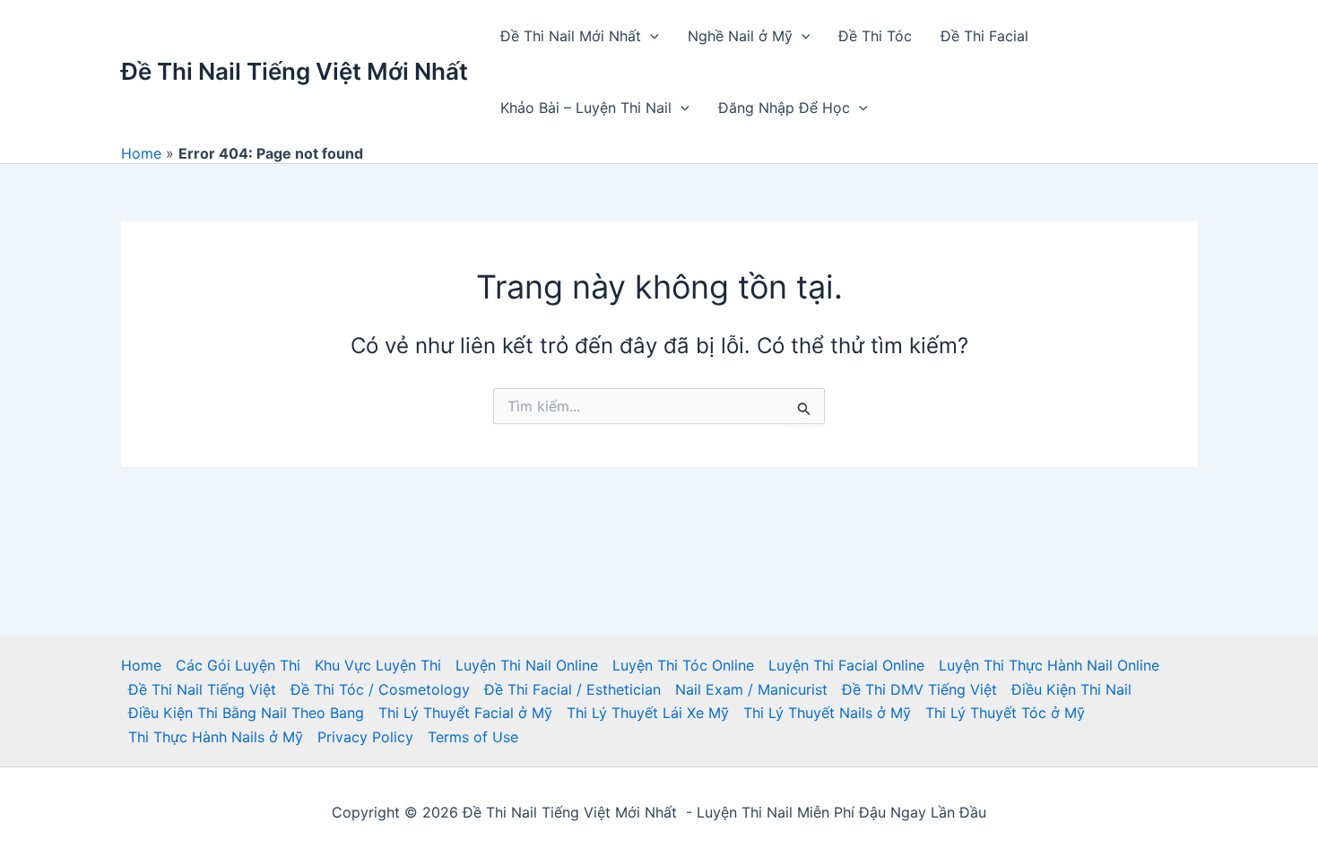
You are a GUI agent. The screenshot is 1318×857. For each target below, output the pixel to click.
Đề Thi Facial (984, 36)
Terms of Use (473, 737)
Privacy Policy (365, 737)
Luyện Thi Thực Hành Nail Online (1049, 665)
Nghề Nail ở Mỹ (740, 36)
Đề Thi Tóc (875, 36)
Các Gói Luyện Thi (238, 665)
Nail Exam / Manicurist (751, 689)
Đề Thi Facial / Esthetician (572, 689)
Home (141, 153)
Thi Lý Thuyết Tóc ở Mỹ (1005, 713)
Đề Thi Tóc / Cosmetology (380, 689)
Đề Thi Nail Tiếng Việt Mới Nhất (294, 71)
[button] (650, 36)
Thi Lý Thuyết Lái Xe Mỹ (648, 713)
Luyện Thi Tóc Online (683, 665)
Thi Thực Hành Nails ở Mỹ (215, 737)
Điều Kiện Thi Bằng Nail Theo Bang (246, 713)
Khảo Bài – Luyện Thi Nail (586, 108)
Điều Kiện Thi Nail (1071, 689)
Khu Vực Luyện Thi (378, 665)
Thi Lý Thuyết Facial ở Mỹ (465, 713)
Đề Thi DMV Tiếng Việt (919, 689)
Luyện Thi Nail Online (526, 665)
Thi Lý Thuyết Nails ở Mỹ (827, 713)
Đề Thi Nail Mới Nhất (570, 36)
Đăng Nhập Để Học (784, 108)
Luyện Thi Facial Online (846, 665)
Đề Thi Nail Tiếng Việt (202, 689)
